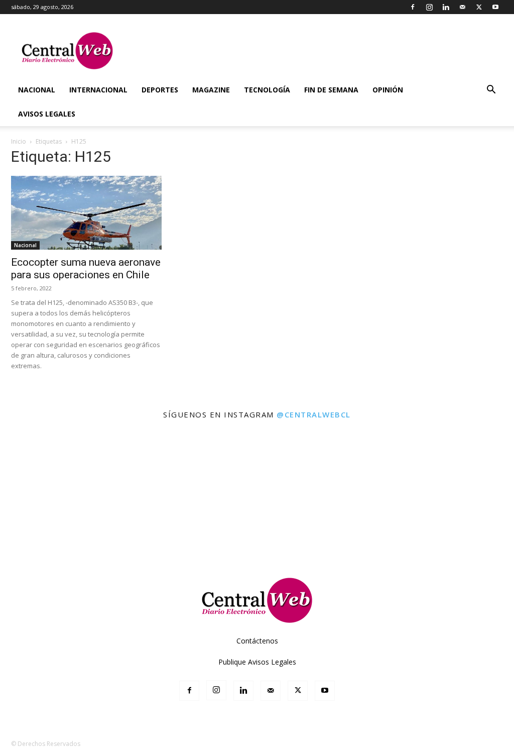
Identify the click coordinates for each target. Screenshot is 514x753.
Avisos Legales (46, 114)
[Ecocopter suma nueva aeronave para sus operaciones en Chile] (86, 213)
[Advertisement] (257, 532)
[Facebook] (412, 7)
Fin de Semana (331, 89)
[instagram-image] (31, 458)
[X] (478, 7)
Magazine (211, 89)
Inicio (18, 141)
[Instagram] (429, 7)
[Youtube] (495, 7)
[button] (491, 90)
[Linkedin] (445, 7)
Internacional (98, 89)
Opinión (387, 89)
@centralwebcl (314, 414)
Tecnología (267, 89)
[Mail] (462, 7)
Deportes (160, 89)
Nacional (36, 89)
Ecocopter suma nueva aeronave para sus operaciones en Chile (86, 268)
